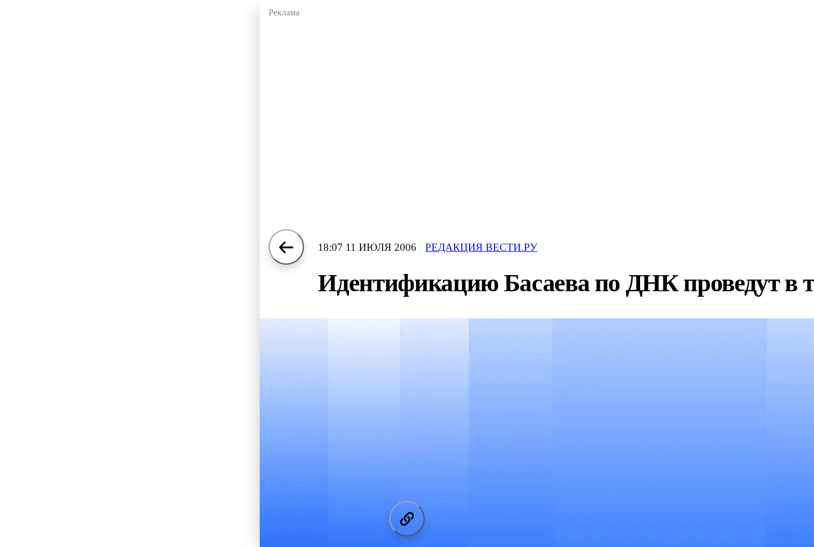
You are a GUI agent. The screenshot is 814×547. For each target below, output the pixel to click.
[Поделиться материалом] (407, 518)
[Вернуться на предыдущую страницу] (286, 247)
